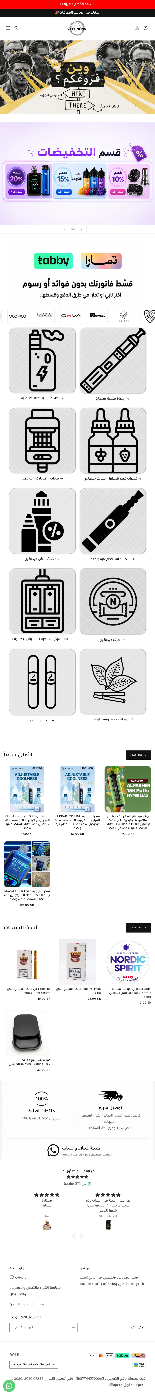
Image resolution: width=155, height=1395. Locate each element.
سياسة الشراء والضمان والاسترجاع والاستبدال (35, 1291)
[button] (8, 28)
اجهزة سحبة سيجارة (110, 399)
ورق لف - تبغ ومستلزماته (110, 719)
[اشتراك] (73, 1327)
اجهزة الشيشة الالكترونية (40, 398)
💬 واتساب (17, 1277)
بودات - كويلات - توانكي (40, 478)
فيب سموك (137, 1379)
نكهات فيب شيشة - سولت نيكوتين (111, 479)
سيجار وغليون (40, 720)
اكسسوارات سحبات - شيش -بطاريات (40, 639)
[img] (77, 1177)
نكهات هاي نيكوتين (40, 559)
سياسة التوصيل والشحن (27, 1304)
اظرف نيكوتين (110, 640)
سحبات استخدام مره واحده (111, 559)
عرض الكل (136, 755)
